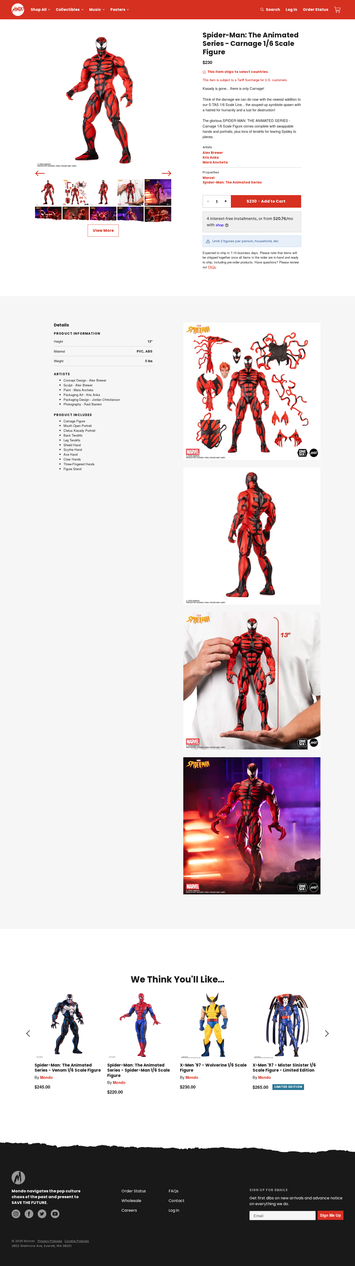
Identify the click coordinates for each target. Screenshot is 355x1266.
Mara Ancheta (215, 162)
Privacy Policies (50, 1241)
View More (103, 230)
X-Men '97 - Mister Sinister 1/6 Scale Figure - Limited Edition (284, 1067)
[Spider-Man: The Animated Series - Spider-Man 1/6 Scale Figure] (141, 1025)
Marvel (208, 178)
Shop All (39, 9)
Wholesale (131, 1200)
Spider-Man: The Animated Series (232, 182)
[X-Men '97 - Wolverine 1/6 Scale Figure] (214, 1025)
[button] (28, 1033)
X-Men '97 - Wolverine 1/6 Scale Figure (213, 1067)
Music (95, 9)
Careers (129, 1210)
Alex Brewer (213, 152)
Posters (117, 9)
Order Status (315, 9)
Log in (291, 9)
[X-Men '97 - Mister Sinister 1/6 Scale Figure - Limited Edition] (286, 1025)
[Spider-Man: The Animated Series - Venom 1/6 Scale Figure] (68, 1025)
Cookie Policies (76, 1241)
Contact (177, 1200)
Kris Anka (211, 157)
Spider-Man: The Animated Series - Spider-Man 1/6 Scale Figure (138, 1070)
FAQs (212, 267)
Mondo (46, 1077)
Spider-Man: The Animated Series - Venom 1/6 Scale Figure (68, 1067)
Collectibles (68, 9)
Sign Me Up (330, 1215)
